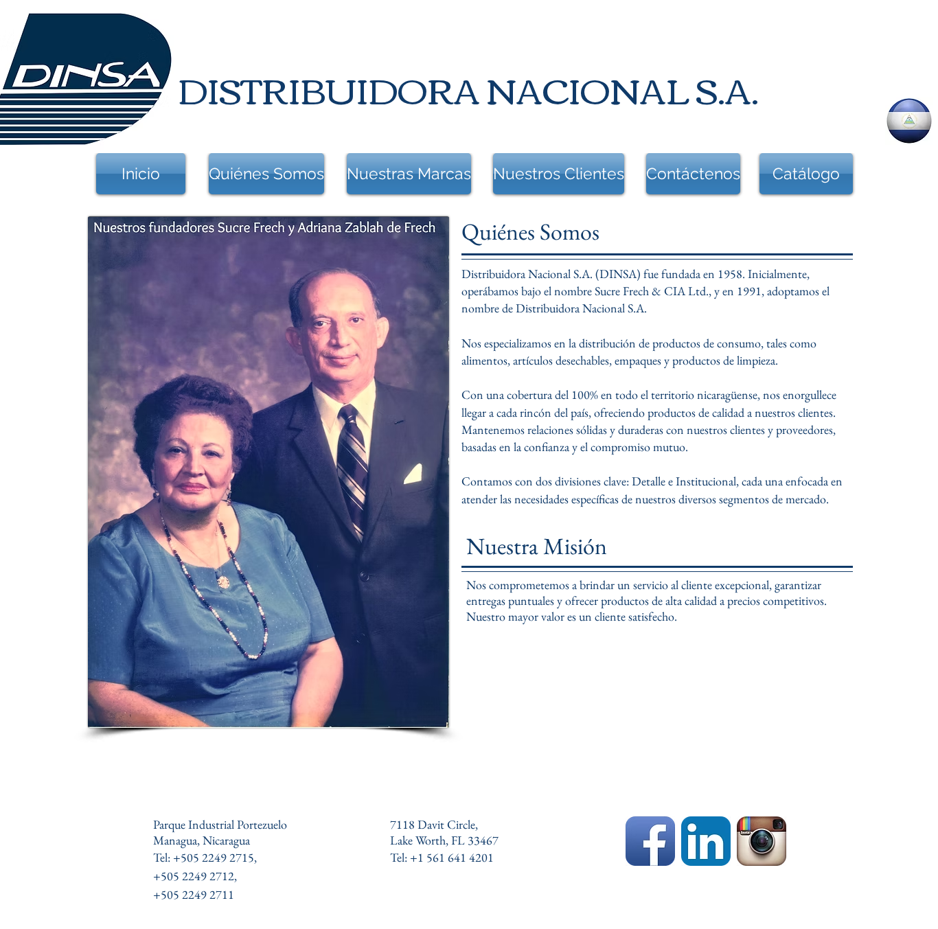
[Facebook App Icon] (650, 841)
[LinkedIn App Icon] (706, 841)
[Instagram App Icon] (761, 841)
